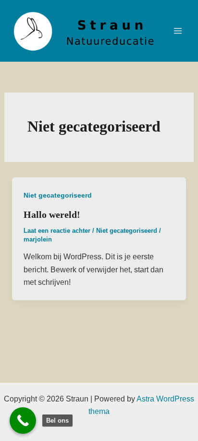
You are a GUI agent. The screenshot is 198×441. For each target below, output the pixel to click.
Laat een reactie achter (57, 230)
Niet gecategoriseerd (58, 195)
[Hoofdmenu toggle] (177, 30)
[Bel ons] (23, 420)
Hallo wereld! (52, 214)
